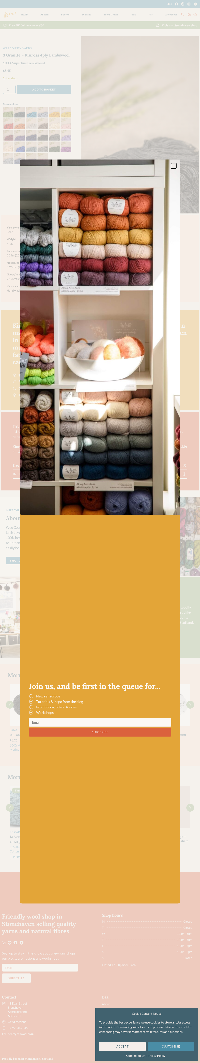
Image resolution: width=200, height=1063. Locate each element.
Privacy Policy (155, 1055)
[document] (100, 531)
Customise (171, 1046)
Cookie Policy (135, 1055)
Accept (122, 1046)
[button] (173, 165)
